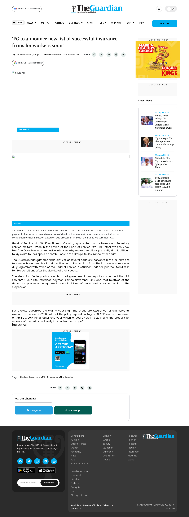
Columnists (109, 455)
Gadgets (75, 487)
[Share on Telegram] (116, 54)
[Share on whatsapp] (109, 54)
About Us (75, 505)
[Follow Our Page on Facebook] (20, 461)
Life (102, 22)
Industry (132, 447)
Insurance (53, 377)
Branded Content (80, 463)
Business (74, 22)
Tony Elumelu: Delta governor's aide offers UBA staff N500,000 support (163, 183)
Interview (75, 479)
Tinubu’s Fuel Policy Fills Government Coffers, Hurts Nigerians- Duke (163, 121)
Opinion (116, 22)
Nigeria (106, 459)
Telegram (35, 410)
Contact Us (76, 508)
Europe (106, 439)
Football (132, 443)
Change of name (80, 495)
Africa (73, 455)
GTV (141, 22)
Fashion (132, 439)
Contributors (77, 435)
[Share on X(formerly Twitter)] (101, 54)
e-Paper (165, 23)
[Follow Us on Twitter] (29, 461)
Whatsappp (74, 410)
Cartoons (108, 451)
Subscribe (49, 482)
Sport (91, 22)
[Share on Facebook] (93, 54)
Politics (59, 22)
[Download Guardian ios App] (47, 470)
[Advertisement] (158, 247)
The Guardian (67, 377)
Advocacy (76, 451)
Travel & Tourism (79, 471)
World (131, 459)
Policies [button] (106, 505)
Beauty (106, 443)
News (30, 22)
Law (73, 491)
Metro (45, 22)
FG (44, 377)
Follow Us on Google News (29, 9)
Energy (74, 447)
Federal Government (30, 377)
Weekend (76, 475)
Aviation (75, 439)
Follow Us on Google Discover (30, 63)
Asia (73, 459)
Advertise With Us (91, 505)
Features (132, 435)
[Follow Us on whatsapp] (54, 461)
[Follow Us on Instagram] (37, 461)
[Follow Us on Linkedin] (46, 461)
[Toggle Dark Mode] (171, 9)
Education (108, 447)
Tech (128, 22)
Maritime (132, 455)
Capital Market (78, 443)
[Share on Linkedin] (123, 54)
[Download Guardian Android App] (26, 470)
